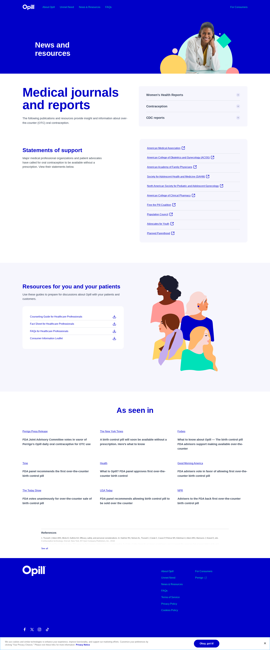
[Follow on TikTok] (47, 629)
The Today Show (31, 490)
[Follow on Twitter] (32, 629)
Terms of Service (170, 597)
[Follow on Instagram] (39, 629)
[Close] (265, 643)
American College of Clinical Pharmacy (169, 195)
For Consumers (239, 7)
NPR (180, 490)
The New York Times (111, 431)
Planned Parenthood (158, 233)
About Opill (48, 7)
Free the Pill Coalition (159, 205)
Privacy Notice (83, 645)
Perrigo (199, 577)
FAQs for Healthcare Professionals (49, 331)
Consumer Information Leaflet (46, 338)
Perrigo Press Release (35, 431)
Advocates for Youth (158, 223)
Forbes (181, 431)
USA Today (106, 490)
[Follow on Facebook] (24, 629)
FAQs (108, 7)
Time (25, 463)
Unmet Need (67, 7)
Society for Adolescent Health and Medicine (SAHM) (176, 176)
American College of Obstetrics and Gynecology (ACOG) (178, 157)
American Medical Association (163, 148)
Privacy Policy (169, 603)
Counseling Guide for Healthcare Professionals (56, 316)
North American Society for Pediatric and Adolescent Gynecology (183, 186)
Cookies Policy (169, 610)
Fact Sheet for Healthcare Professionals (52, 323)
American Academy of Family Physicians (169, 167)
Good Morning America (190, 463)
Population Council (157, 214)
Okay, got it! (207, 643)
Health (103, 463)
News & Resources (89, 7)
